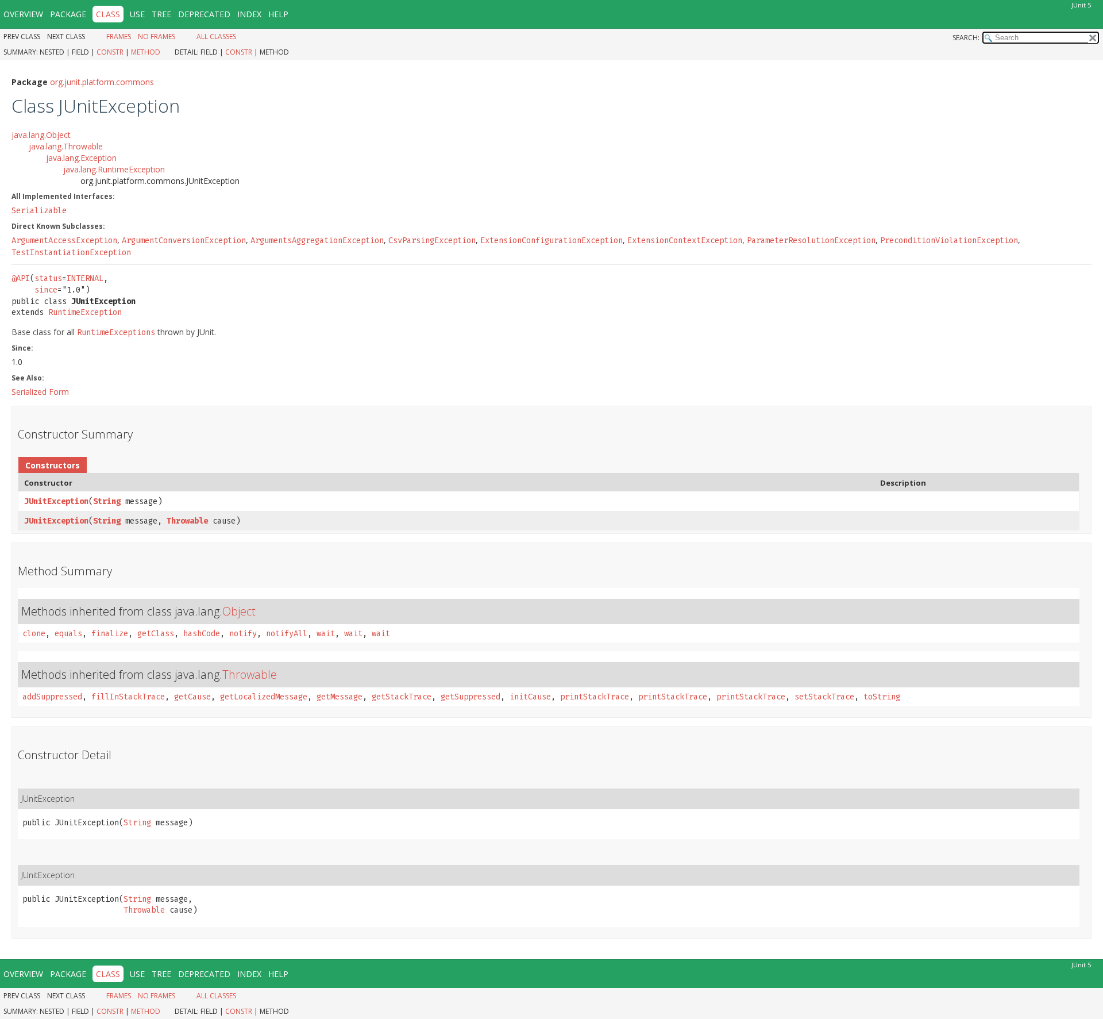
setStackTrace (824, 697)
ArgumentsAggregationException (317, 240)
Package (68, 14)
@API (20, 278)
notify (243, 634)
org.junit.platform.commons (102, 81)
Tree (161, 14)
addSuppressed (52, 697)
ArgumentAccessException (64, 240)
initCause (530, 697)
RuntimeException (85, 312)
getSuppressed (470, 697)
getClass (155, 634)
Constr (110, 52)
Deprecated (204, 14)
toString (881, 697)
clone (33, 634)
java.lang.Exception (81, 157)
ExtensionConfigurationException (551, 240)
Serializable (39, 211)
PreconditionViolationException (949, 240)
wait (326, 634)
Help (278, 14)
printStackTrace (594, 697)
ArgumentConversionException (184, 240)
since (45, 290)
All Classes (216, 36)
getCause (192, 697)
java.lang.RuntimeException (114, 169)
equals (68, 634)
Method (145, 52)
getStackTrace (401, 697)
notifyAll (286, 634)
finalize (109, 634)
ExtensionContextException (684, 240)
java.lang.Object (41, 134)
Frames (118, 36)
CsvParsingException (432, 240)
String (107, 501)
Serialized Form (40, 391)
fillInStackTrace (128, 697)
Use (137, 14)
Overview (23, 14)
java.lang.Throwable (66, 146)
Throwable (187, 521)
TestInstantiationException (71, 252)
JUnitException (56, 501)
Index (249, 14)
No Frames (156, 36)
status (48, 278)
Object (239, 611)
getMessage (339, 697)
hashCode (201, 634)
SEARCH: (965, 38)
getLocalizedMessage (263, 697)
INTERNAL (85, 278)
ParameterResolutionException (811, 240)
